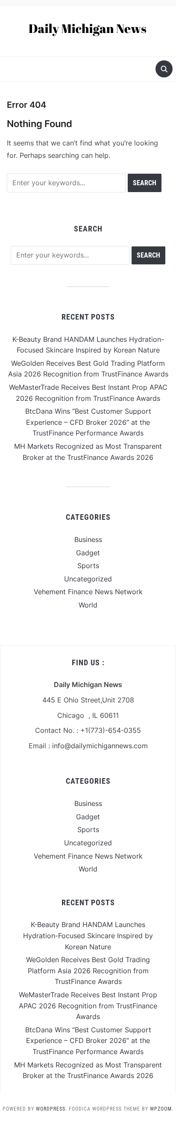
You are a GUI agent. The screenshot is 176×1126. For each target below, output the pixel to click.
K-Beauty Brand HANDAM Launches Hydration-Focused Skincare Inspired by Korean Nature (88, 935)
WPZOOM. (161, 1109)
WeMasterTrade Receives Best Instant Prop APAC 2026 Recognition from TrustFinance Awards (88, 1005)
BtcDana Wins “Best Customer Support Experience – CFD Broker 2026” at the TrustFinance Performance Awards (88, 422)
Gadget (88, 552)
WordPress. (51, 1109)
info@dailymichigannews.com (100, 745)
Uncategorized (88, 579)
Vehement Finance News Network (88, 591)
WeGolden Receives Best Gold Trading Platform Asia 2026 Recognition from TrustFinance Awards (88, 970)
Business (88, 539)
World (88, 605)
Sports (88, 565)
